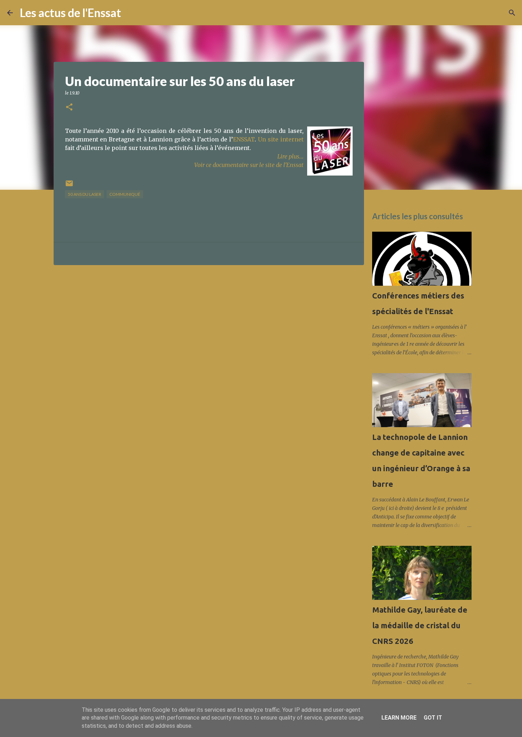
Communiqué (124, 194)
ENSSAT (244, 139)
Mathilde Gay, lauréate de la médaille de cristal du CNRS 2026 (419, 625)
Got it (433, 717)
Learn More (399, 717)
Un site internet (281, 139)
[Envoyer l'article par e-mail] (69, 186)
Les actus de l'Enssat (70, 13)
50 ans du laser (84, 194)
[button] (69, 107)
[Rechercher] (131, 12)
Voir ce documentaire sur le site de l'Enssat (249, 164)
